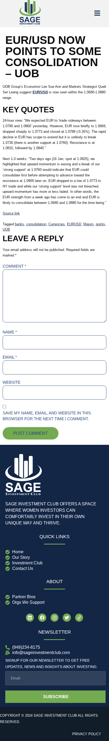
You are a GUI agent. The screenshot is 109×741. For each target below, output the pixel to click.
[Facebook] (42, 618)
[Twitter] (67, 618)
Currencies (56, 224)
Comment (14, 266)
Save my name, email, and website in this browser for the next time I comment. (47, 416)
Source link (11, 213)
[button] (97, 13)
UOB (6, 229)
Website (11, 382)
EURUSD (74, 224)
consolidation (36, 224)
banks (19, 224)
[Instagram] (55, 618)
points (100, 224)
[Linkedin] (30, 618)
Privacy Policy (86, 734)
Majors (88, 224)
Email (10, 357)
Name (10, 332)
